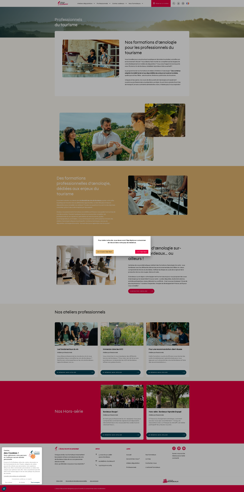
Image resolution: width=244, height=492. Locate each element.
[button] (4, 488)
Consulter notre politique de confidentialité (15, 476)
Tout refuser (8, 482)
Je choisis (22, 482)
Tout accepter (35, 482)
